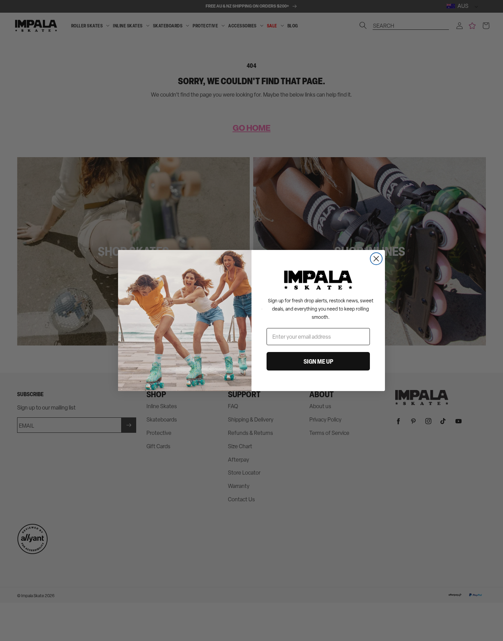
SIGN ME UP (318, 361)
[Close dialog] (376, 259)
